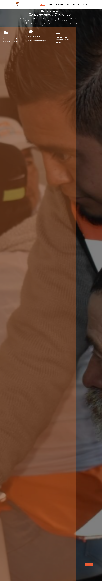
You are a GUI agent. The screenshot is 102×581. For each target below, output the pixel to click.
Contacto (84, 4)
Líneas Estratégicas (59, 4)
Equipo (78, 4)
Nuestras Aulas (49, 4)
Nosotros (67, 4)
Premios (73, 4)
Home (42, 4)
